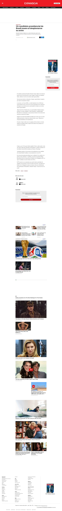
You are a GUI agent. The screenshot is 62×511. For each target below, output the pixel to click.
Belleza (16, 480)
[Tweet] (40, 37)
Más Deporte (30, 491)
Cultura (16, 476)
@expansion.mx (32, 505)
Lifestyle (29, 492)
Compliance (13, 509)
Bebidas (29, 497)
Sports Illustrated (31, 486)
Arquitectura (17, 495)
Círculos (3, 498)
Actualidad (30, 482)
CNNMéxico (21, 182)
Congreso (3, 489)
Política (17, 7)
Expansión (3, 476)
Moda (16, 479)
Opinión (3, 492)
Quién (3, 495)
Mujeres (47, 7)
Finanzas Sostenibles (31, 476)
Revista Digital (57, 3)
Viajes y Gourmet (18, 489)
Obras (39, 7)
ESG (43, 7)
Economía (22, 7)
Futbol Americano (31, 489)
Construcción (17, 492)
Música (16, 488)
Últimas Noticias (5, 7)
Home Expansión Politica (6, 478)
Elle (15, 478)
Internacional (28, 7)
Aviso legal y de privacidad (21, 509)
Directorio (34, 509)
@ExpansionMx (23, 179)
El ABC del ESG (30, 478)
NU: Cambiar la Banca (52, 72)
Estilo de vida (17, 482)
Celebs (16, 481)
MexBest (29, 495)
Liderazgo (30, 483)
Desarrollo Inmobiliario (19, 493)
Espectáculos (4, 496)
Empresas (12, 7)
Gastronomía (30, 496)
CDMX (3, 490)
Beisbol (29, 488)
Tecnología (34, 7)
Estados (3, 491)
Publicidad (8, 509)
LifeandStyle (4, 485)
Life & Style (17, 484)
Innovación (30, 477)
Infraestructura (17, 494)
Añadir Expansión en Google (31, 37)
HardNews (26, 170)
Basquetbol (30, 490)
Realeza (3, 497)
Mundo (22, 170)
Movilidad (16, 501)
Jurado (29, 501)
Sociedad (3, 493)
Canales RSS (29, 509)
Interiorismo (17, 496)
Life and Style (53, 7)
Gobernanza (17, 500)
